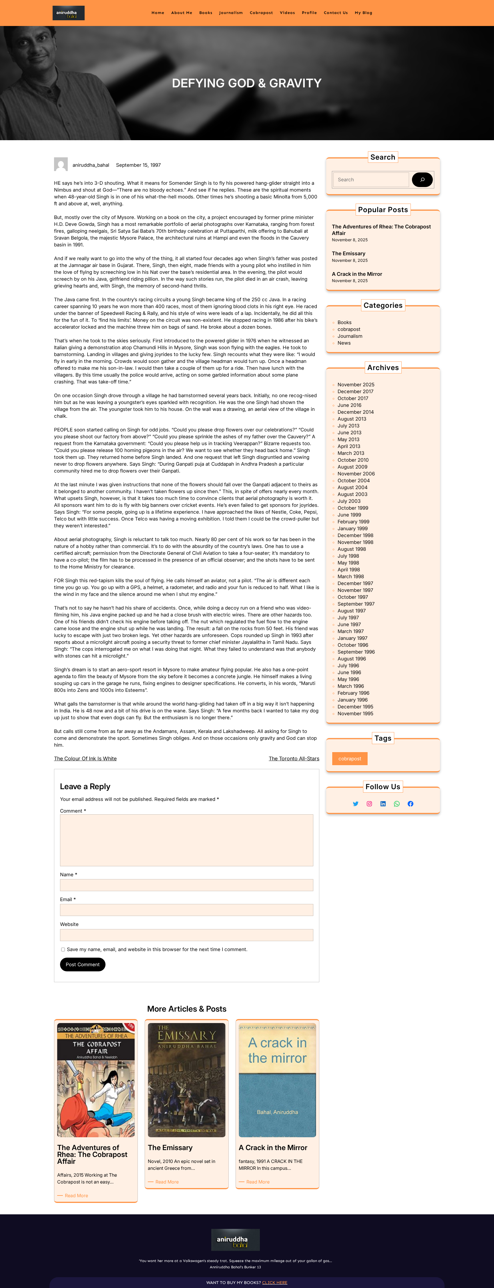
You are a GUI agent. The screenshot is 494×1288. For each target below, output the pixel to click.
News (344, 343)
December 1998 (355, 535)
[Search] (422, 179)
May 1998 (348, 563)
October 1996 (353, 645)
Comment (73, 811)
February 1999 (353, 522)
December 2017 (355, 391)
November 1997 (355, 590)
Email (68, 899)
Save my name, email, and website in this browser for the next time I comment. (157, 949)
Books (345, 322)
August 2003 (352, 494)
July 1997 (348, 617)
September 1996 (356, 652)
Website (69, 924)
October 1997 (353, 597)
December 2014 (356, 412)
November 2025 (356, 384)
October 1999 (353, 508)
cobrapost (349, 329)
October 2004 (354, 480)
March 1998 (351, 576)
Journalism (350, 336)
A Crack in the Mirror (357, 274)
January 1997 (352, 638)
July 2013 (348, 426)
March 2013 (351, 453)
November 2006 (356, 474)
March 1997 (351, 631)
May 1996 (348, 679)
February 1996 (353, 693)
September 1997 (356, 604)
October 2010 (353, 460)
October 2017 (353, 398)
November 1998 (355, 542)
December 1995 (355, 707)
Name (68, 874)
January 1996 (353, 700)
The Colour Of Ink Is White (85, 758)
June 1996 (349, 672)
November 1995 (355, 713)
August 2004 (353, 487)
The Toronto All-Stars (294, 758)
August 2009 (352, 467)
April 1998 (349, 569)
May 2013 (348, 439)
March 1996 (351, 686)
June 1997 (349, 624)
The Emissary (348, 253)
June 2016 (349, 405)
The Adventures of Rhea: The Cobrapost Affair (381, 230)
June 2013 (349, 432)
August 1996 (352, 659)
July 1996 (348, 665)
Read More (77, 1195)
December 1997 (355, 583)
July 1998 (348, 556)
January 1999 (353, 528)
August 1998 (352, 549)
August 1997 (352, 611)
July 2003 (349, 501)
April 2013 (349, 446)
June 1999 (349, 515)
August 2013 (352, 419)
